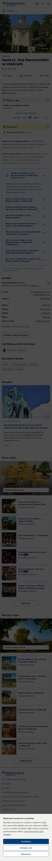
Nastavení (26, 854)
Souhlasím (26, 841)
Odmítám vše (26, 848)
